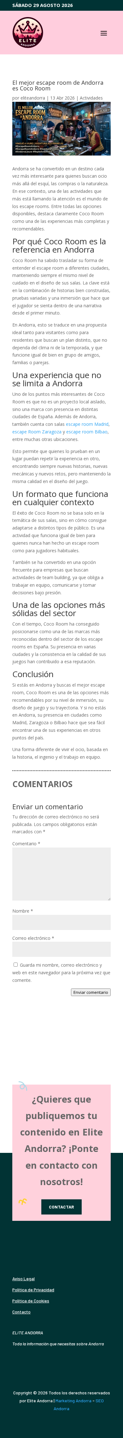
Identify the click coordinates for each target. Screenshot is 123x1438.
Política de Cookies (30, 1300)
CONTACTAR (61, 1206)
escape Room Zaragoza (37, 432)
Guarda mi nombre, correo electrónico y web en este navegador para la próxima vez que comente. (61, 972)
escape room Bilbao (87, 432)
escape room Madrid (87, 424)
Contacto (21, 1311)
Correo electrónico (33, 938)
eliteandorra (32, 98)
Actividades (91, 98)
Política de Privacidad (33, 1289)
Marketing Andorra (73, 1400)
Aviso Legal (23, 1278)
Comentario (26, 844)
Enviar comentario (90, 992)
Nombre (22, 911)
